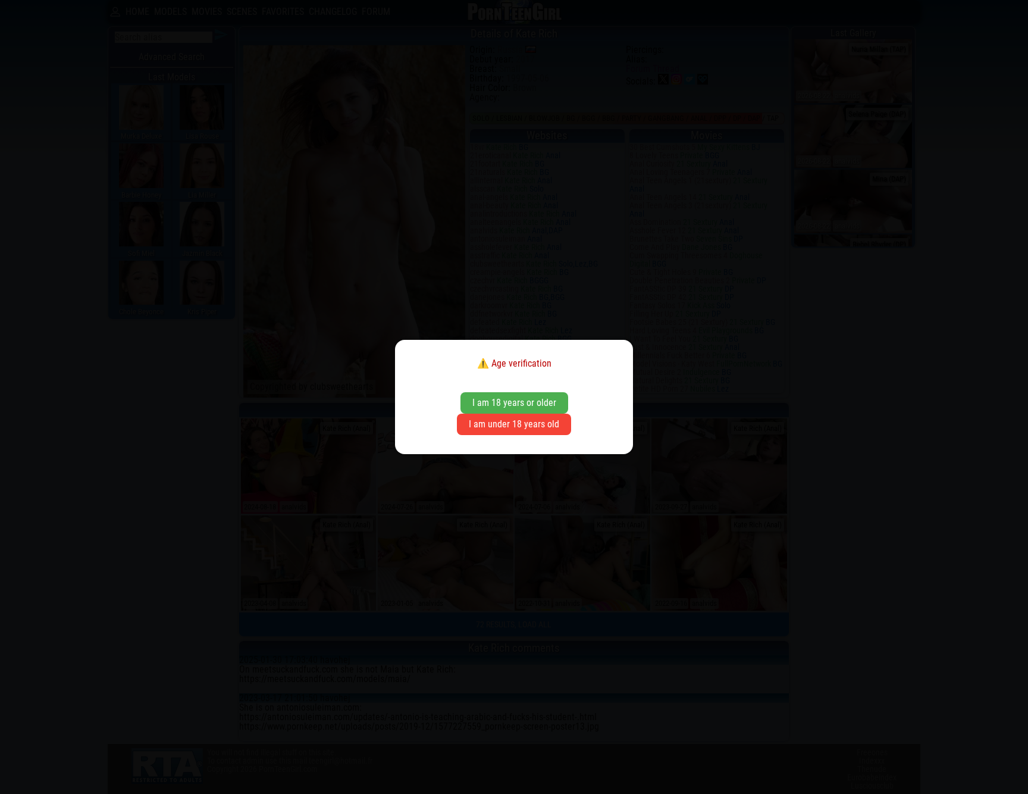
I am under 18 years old (514, 424)
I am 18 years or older (514, 402)
